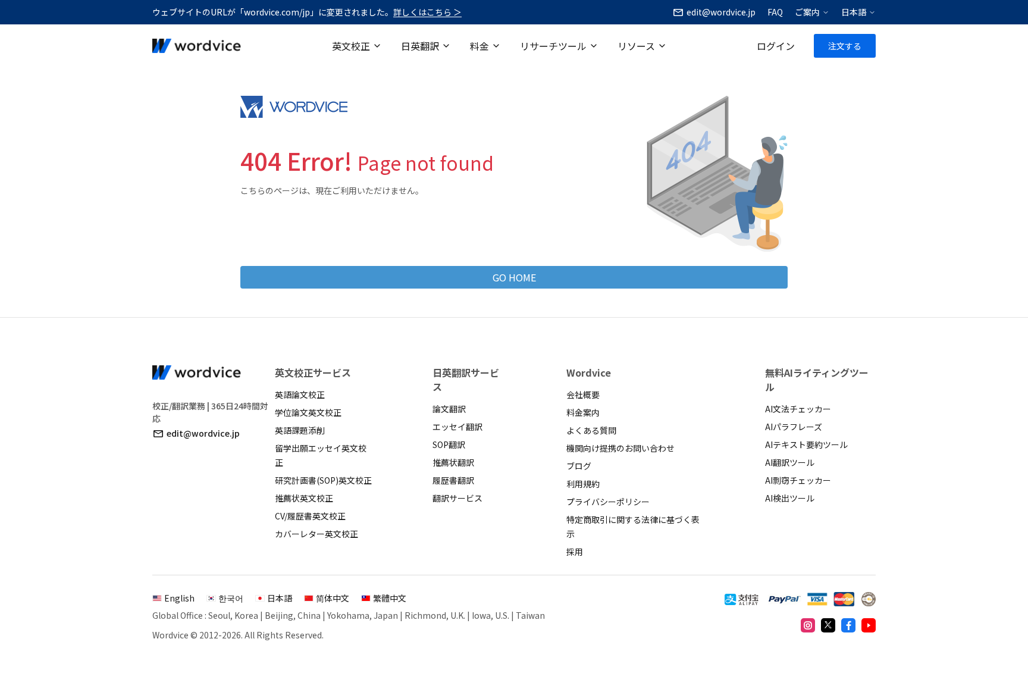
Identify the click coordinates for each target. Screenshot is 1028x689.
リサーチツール (553, 46)
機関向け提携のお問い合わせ (620, 448)
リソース (636, 46)
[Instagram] (808, 625)
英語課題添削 (300, 430)
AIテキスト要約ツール (806, 444)
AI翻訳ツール (789, 462)
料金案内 (583, 412)
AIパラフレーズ (793, 427)
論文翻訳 (449, 409)
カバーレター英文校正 (316, 534)
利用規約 (583, 484)
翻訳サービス (457, 498)
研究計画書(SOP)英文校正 (323, 480)
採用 (574, 552)
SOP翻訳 (448, 444)
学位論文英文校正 (308, 412)
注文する (844, 46)
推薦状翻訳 (453, 462)
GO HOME (514, 277)
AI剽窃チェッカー (798, 480)
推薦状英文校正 (304, 498)
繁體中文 (389, 598)
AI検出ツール (789, 498)
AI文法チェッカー (798, 409)
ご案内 (807, 12)
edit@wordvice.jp (203, 433)
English (179, 598)
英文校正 (351, 46)
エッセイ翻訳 (457, 427)
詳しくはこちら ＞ (427, 12)
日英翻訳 (420, 46)
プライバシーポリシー (608, 502)
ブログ (578, 466)
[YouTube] (868, 625)
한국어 (230, 598)
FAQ (775, 12)
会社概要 (583, 394)
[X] (828, 625)
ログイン (776, 46)
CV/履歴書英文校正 (310, 516)
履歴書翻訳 (453, 480)
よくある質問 (591, 430)
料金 (479, 46)
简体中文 (332, 598)
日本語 (853, 12)
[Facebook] (848, 625)
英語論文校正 (300, 394)
